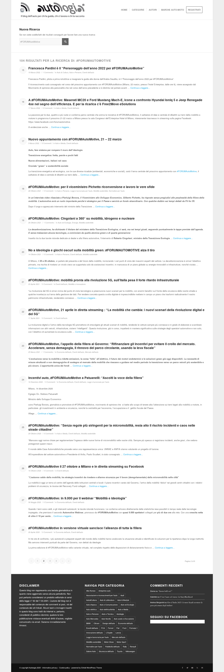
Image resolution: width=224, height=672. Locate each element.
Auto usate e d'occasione (124, 618)
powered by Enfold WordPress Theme (86, 667)
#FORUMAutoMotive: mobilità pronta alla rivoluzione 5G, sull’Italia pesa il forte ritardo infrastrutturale (103, 280)
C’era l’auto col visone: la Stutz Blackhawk (176, 597)
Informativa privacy (50, 667)
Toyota (119, 651)
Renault (133, 646)
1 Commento (48, 72)
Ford (124, 628)
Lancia (118, 632)
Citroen (96, 623)
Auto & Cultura (62, 72)
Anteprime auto (105, 590)
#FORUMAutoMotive (187, 171)
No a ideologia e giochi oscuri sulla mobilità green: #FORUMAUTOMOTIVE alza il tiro (91, 250)
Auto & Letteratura (107, 600)
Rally (125, 646)
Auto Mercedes (92, 618)
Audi (122, 595)
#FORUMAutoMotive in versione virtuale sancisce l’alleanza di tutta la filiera (85, 528)
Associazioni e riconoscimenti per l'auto (101, 595)
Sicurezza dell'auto (106, 651)
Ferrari (110, 628)
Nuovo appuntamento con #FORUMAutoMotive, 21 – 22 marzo (75, 139)
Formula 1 (133, 628)
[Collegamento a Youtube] (192, 667)
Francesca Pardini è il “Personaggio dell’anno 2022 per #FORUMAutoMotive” (86, 68)
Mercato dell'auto (91, 352)
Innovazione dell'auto (94, 632)
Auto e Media (61, 108)
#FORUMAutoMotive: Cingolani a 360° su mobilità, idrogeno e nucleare (81, 218)
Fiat (117, 628)
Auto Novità (106, 618)
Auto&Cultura (91, 600)
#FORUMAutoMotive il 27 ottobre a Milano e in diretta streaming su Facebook (86, 466)
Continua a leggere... (140, 87)
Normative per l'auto (117, 191)
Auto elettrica (91, 609)
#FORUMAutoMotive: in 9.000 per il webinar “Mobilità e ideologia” (77, 498)
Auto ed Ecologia (64, 222)
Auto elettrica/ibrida (107, 609)
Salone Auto (91, 651)
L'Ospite (109, 632)
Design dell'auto (108, 623)
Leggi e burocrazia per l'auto (81, 191)
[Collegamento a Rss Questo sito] (197, 667)
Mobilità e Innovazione (77, 284)
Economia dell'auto (64, 352)
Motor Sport (121, 642)
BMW (88, 623)
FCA (103, 628)
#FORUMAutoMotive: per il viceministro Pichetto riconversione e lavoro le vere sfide (91, 187)
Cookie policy (64, 667)
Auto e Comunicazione (109, 604)
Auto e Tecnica (107, 614)
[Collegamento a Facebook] (182, 667)
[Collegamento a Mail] (202, 667)
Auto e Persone (75, 72)
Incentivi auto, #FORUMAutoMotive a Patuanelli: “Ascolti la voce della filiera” (86, 378)
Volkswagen (130, 651)
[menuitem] (124, 10)
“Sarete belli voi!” (165, 591)
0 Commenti (47, 108)
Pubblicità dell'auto (112, 646)
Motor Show (109, 642)
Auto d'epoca (91, 604)
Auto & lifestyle (123, 600)
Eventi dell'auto (88, 72)
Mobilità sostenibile (100, 191)
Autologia (120, 614)
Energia (75, 222)
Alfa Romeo (90, 590)
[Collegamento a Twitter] (187, 667)
